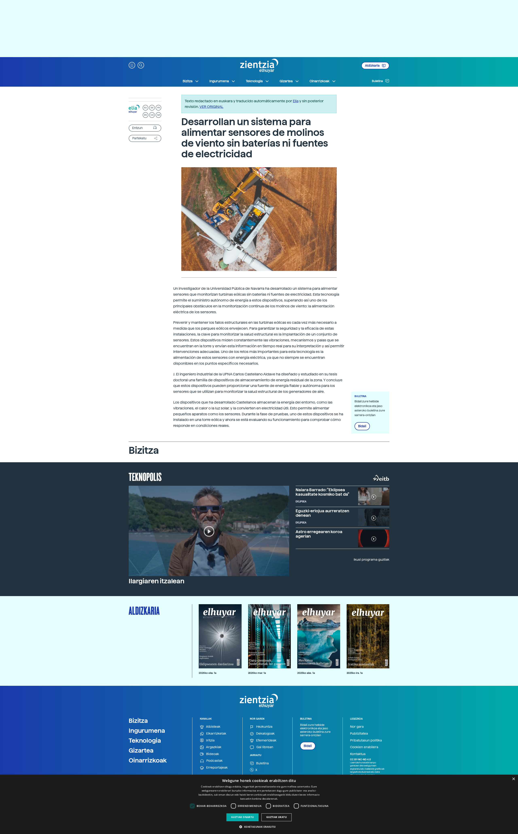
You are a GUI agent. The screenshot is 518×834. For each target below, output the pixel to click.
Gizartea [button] (286, 81)
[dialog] (259, 804)
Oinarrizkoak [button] (319, 81)
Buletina (377, 81)
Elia (295, 101)
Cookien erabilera (364, 747)
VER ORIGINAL (211, 106)
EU (145, 107)
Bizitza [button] (187, 81)
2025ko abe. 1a (306, 672)
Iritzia (209, 740)
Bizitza (138, 720)
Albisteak (212, 727)
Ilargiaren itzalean (156, 581)
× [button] (513, 779)
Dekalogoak (265, 733)
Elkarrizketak (215, 733)
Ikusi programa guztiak (371, 559)
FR (158, 107)
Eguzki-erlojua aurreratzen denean (322, 513)
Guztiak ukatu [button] (276, 817)
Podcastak (214, 761)
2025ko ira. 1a (355, 672)
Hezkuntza (263, 727)
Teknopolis (145, 476)
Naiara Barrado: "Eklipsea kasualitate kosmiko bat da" (322, 492)
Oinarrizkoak (148, 760)
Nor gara (357, 727)
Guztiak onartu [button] (242, 817)
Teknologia (145, 740)
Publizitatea (359, 733)
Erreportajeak (216, 767)
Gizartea (141, 750)
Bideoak (212, 754)
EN (145, 115)
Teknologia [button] (254, 81)
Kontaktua (357, 754)
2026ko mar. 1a (257, 672)
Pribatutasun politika (366, 740)
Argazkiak (213, 747)
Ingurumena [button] (219, 81)
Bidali (362, 426)
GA (158, 115)
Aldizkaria (372, 65)
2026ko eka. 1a (207, 672)
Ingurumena (147, 730)
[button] (132, 65)
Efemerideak (265, 740)
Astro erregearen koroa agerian (319, 534)
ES (152, 107)
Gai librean (264, 747)
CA (152, 115)
